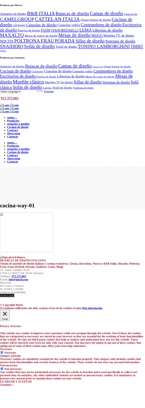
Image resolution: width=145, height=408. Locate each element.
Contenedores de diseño (101, 24)
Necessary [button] (6, 349)
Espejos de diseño (29, 30)
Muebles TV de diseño (118, 35)
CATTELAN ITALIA (57, 19)
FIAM (45, 30)
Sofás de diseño (39, 46)
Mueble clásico (28, 81)
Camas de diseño (106, 13)
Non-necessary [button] (9, 365)
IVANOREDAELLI (65, 30)
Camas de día (130, 14)
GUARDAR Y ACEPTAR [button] (16, 381)
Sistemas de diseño (120, 41)
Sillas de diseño (90, 40)
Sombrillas (47, 88)
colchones (19, 25)
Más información (92, 308)
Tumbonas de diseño (83, 88)
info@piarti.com (18, 279)
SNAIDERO (11, 46)
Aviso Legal (7, 295)
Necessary (10, 352)
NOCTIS (6, 41)
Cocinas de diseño (15, 71)
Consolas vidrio (68, 25)
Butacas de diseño (72, 13)
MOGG (97, 35)
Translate (49, 91)
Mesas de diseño (74, 35)
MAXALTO (12, 35)
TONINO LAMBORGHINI (104, 46)
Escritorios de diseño (18, 76)
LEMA (85, 29)
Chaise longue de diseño (95, 20)
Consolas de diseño (41, 25)
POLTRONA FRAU (34, 40)
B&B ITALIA (41, 13)
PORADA (65, 40)
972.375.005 (19, 276)
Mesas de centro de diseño (41, 35)
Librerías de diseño (107, 30)
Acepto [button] (77, 308)
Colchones (38, 71)
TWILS (3, 51)
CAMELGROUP (17, 19)
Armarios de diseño (13, 14)
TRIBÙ (136, 46)
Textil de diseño (66, 47)
